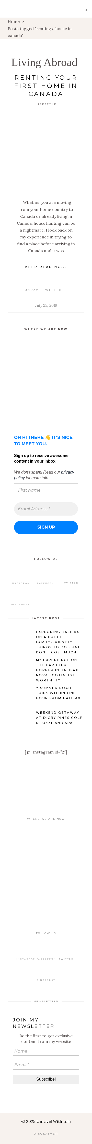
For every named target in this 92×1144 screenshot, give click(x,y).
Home (14, 21)
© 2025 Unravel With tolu (46, 1121)
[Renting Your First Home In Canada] (46, 153)
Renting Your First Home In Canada (46, 86)
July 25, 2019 (46, 305)
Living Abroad (44, 62)
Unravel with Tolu (46, 290)
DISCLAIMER (46, 1133)
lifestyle (46, 104)
